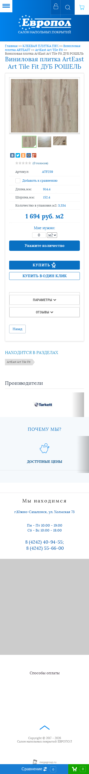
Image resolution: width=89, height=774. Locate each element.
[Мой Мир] (28, 155)
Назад (17, 329)
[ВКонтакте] (12, 155)
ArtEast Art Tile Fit (49, 50)
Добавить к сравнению (40, 180)
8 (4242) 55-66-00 (45, 548)
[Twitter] (18, 155)
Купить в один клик (44, 276)
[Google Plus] (34, 155)
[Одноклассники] (23, 155)
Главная (11, 46)
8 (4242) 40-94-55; (44, 542)
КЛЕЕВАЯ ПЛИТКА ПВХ (40, 46)
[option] (44, 106)
